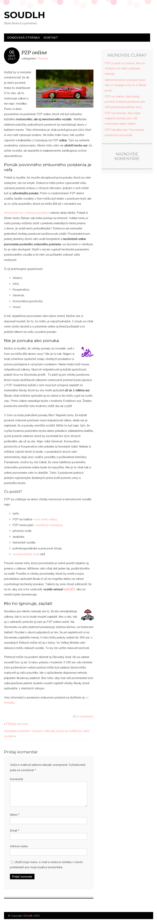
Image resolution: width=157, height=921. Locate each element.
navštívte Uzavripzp (49, 525)
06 (11, 52)
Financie (42, 58)
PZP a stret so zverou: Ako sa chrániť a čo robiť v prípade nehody (125, 68)
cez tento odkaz (46, 519)
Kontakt (51, 37)
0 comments (85, 716)
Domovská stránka (23, 37)
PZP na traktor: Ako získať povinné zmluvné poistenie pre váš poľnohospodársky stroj (125, 102)
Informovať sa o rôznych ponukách (27, 212)
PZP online (34, 52)
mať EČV (69, 589)
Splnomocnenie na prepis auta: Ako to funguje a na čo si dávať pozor (125, 85)
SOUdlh (24, 14)
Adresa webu (19, 846)
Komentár (16, 779)
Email (14, 830)
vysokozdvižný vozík (26, 554)
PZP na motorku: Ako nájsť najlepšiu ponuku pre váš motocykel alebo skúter (122, 118)
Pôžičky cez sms (17, 724)
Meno (15, 814)
